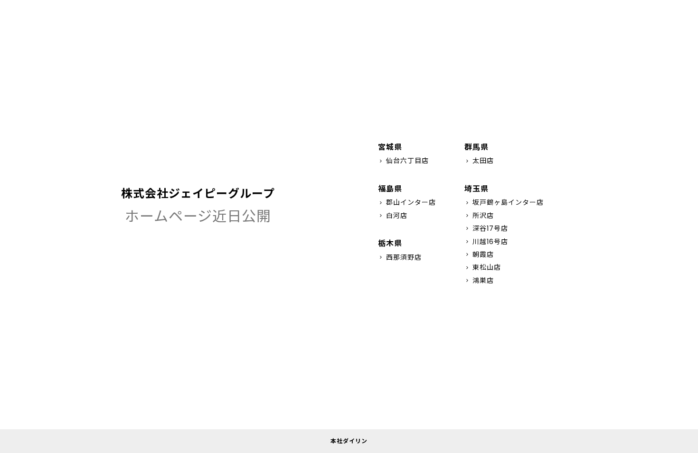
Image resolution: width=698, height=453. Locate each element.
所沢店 (479, 215)
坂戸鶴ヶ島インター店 (504, 202)
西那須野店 (400, 257)
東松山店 (482, 267)
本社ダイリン (349, 441)
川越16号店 (486, 241)
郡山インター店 (407, 202)
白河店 (392, 215)
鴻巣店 (479, 280)
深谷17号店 (486, 228)
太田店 (479, 160)
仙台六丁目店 (403, 160)
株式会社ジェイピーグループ (198, 193)
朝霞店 (479, 254)
